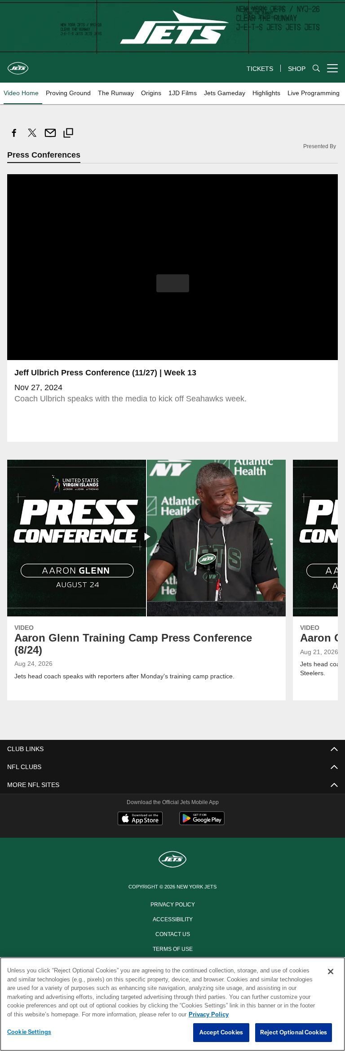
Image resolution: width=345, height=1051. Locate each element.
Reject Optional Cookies (293, 1032)
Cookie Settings (29, 1032)
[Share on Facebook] (14, 137)
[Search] (316, 68)
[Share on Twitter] (32, 137)
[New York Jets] (172, 859)
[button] (172, 283)
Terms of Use (172, 948)
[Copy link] (68, 134)
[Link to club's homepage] (18, 64)
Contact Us (172, 933)
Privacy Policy (172, 904)
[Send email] (50, 137)
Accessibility (172, 918)
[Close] (331, 972)
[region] (172, 1004)
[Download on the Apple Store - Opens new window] (140, 819)
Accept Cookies (221, 1032)
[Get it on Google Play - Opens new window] (201, 823)
